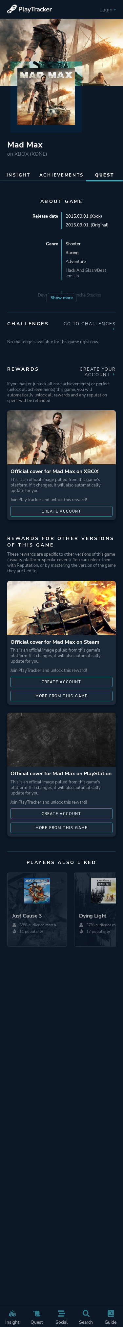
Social (61, 1322)
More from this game (61, 696)
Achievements (61, 175)
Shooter (73, 244)
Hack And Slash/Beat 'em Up (86, 273)
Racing (72, 252)
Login (106, 9)
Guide (110, 1322)
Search (86, 1322)
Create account (61, 511)
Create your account (98, 372)
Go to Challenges (90, 324)
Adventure (76, 261)
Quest (37, 1322)
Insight (12, 1322)
